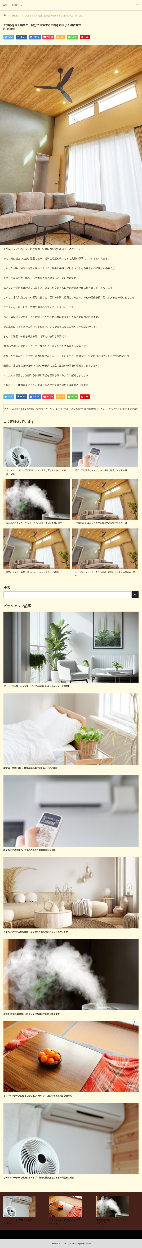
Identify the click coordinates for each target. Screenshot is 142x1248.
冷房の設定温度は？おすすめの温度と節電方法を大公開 (101, 523)
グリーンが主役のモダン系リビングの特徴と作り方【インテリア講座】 (37, 409)
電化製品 (11, 29)
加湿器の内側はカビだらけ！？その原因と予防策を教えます (34, 523)
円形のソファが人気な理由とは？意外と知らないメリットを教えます (35, 932)
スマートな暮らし (12, 4)
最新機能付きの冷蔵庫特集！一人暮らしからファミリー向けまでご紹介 (104, 409)
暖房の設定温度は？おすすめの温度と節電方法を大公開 (101, 470)
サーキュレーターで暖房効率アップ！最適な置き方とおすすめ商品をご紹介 (38, 1177)
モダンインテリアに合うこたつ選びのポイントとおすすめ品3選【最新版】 (38, 1095)
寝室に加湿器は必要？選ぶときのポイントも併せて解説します (35, 572)
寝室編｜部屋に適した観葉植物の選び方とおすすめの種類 (30, 768)
